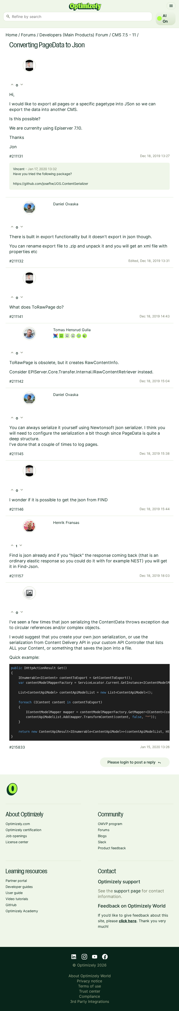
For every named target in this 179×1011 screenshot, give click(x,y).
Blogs (102, 836)
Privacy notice (89, 981)
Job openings (16, 836)
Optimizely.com (18, 824)
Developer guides (19, 887)
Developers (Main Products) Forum (73, 34)
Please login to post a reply (134, 762)
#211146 (16, 509)
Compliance (89, 996)
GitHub (11, 905)
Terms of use (89, 986)
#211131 (16, 156)
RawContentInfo (101, 362)
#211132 (16, 261)
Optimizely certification (23, 830)
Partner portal (16, 881)
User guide (14, 893)
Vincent (18, 169)
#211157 (16, 576)
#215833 (17, 747)
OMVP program (110, 824)
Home (11, 34)
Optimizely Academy (22, 911)
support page (127, 890)
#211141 (16, 316)
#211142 (16, 381)
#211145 (16, 453)
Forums (28, 34)
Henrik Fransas (66, 522)
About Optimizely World (90, 975)
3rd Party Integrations (89, 1001)
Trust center (89, 991)
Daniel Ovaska (65, 204)
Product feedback (112, 848)
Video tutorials (17, 899)
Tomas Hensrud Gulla (72, 329)
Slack (102, 842)
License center (17, 842)
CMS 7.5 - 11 (124, 34)
